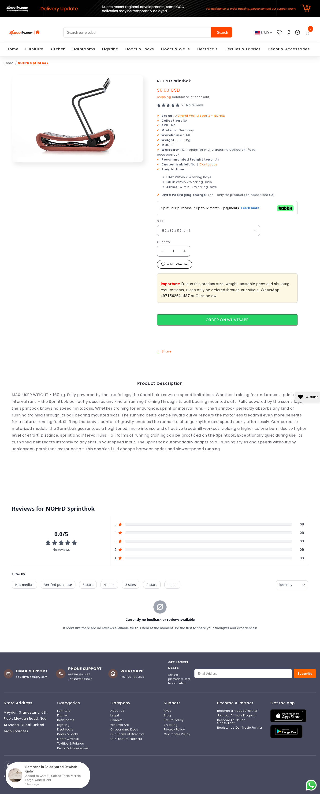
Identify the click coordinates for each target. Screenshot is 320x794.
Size (160, 221)
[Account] (288, 32)
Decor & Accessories (73, 748)
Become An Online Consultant (231, 721)
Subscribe (305, 673)
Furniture (34, 49)
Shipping (164, 97)
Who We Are (119, 724)
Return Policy (174, 720)
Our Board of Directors (127, 734)
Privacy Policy (174, 729)
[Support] (297, 32)
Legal (114, 715)
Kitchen (58, 49)
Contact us (208, 164)
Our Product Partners (126, 739)
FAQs (167, 710)
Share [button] (167, 351)
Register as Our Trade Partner (239, 727)
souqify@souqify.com (31, 677)
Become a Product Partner (237, 710)
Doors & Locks (139, 49)
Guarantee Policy (177, 734)
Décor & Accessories (289, 49)
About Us (117, 710)
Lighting (110, 49)
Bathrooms (84, 49)
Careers (116, 720)
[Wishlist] (279, 32)
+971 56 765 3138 (132, 677)
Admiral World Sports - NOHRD (200, 115)
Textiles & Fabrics (243, 49)
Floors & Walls (175, 49)
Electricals (207, 49)
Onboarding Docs (124, 729)
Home (12, 49)
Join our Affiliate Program (237, 715)
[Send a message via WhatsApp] (311, 785)
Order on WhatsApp (227, 319)
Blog (167, 715)
